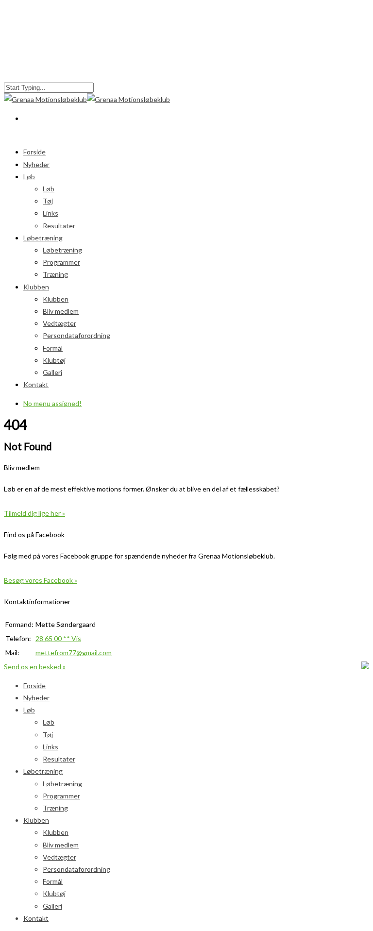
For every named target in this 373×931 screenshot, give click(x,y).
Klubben (55, 299)
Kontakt (36, 384)
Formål (53, 348)
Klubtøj (54, 360)
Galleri (52, 372)
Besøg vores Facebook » (40, 580)
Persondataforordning (76, 335)
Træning (55, 274)
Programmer (61, 262)
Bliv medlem (61, 311)
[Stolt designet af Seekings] (365, 666)
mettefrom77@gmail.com (73, 652)
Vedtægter (59, 323)
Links (50, 213)
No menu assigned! (52, 403)
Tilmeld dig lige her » (34, 513)
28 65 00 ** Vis (58, 638)
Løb (29, 176)
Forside (34, 685)
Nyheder (36, 164)
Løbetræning (62, 250)
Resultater (59, 759)
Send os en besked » (35, 666)
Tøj (48, 201)
